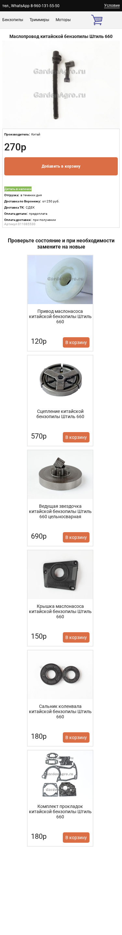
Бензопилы (12, 20)
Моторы (63, 20)
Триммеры (39, 20)
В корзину (76, 342)
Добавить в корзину (61, 166)
